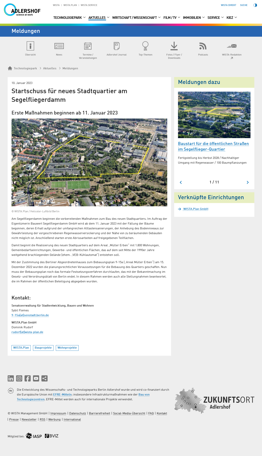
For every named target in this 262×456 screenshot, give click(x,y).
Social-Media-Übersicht (129, 413)
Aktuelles (97, 18)
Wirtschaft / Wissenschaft (134, 18)
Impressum (58, 413)
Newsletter (29, 419)
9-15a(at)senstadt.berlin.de (30, 315)
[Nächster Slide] (247, 182)
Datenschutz (77, 413)
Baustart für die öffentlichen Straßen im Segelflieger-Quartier (213, 147)
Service (214, 18)
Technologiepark (67, 18)
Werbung (54, 419)
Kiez (230, 18)
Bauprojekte (43, 347)
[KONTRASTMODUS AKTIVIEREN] (255, 5)
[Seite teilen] (44, 378)
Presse (14, 419)
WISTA (56, 5)
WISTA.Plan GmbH (195, 209)
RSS (42, 419)
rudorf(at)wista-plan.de (27, 332)
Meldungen (70, 68)
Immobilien (192, 18)
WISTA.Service (89, 5)
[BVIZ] (51, 437)
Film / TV (170, 18)
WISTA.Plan (70, 5)
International (72, 419)
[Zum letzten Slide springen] (181, 182)
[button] (11, 378)
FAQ (151, 413)
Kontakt (162, 413)
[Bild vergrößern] (89, 162)
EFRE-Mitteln (62, 394)
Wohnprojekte (67, 347)
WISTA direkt (228, 5)
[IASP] (33, 437)
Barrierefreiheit (99, 413)
